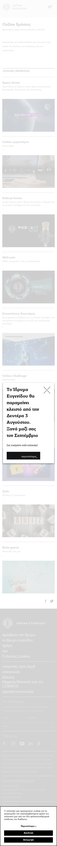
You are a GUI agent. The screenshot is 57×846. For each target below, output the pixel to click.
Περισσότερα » (28, 826)
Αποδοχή (28, 833)
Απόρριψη (28, 840)
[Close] (46, 390)
